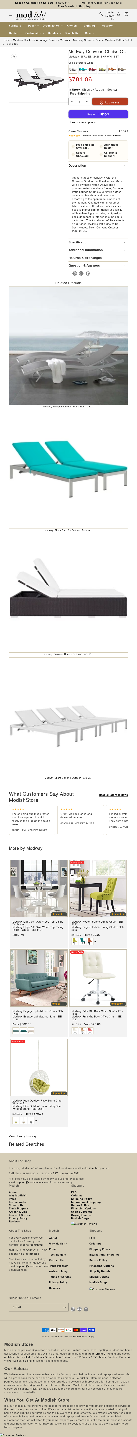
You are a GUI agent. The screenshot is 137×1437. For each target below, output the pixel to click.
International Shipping (86, 1202)
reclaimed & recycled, (17, 1357)
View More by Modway (22, 1136)
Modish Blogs (80, 1218)
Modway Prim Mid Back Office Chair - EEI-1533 (97, 1018)
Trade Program (18, 1208)
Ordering (77, 1195)
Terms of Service (20, 1215)
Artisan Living (18, 1211)
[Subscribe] (64, 1307)
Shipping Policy (81, 1198)
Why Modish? (18, 1195)
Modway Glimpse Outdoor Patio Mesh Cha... (68, 406)
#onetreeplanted (99, 1168)
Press (12, 1198)
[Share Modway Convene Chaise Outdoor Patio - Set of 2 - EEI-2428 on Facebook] (73, 273)
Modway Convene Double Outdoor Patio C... (68, 654)
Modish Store (57, 1336)
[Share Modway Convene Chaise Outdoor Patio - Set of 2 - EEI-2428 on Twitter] (80, 273)
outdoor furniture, (95, 1353)
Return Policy (80, 1205)
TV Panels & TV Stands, (92, 1357)
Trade (110, 12)
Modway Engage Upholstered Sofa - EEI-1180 (37, 1018)
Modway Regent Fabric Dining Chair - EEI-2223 (98, 928)
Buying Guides (81, 1215)
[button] (11, 15)
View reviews (113, 135)
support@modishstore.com (32, 1182)
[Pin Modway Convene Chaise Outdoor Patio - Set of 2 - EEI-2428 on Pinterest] (86, 273)
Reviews (14, 1221)
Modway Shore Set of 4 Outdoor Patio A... (69, 777)
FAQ (74, 1192)
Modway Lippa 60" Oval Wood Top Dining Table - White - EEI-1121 (37, 928)
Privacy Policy (18, 1218)
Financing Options (83, 1208)
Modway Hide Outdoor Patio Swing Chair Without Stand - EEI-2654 (37, 1107)
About (13, 1192)
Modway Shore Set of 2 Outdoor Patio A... (69, 530)
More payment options (82, 122)
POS (66, 1336)
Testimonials (17, 1202)
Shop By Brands (81, 1211)
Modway (73, 56)
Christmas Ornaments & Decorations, (54, 1357)
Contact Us (110, 17)
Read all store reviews (113, 794)
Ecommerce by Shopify (84, 1336)
